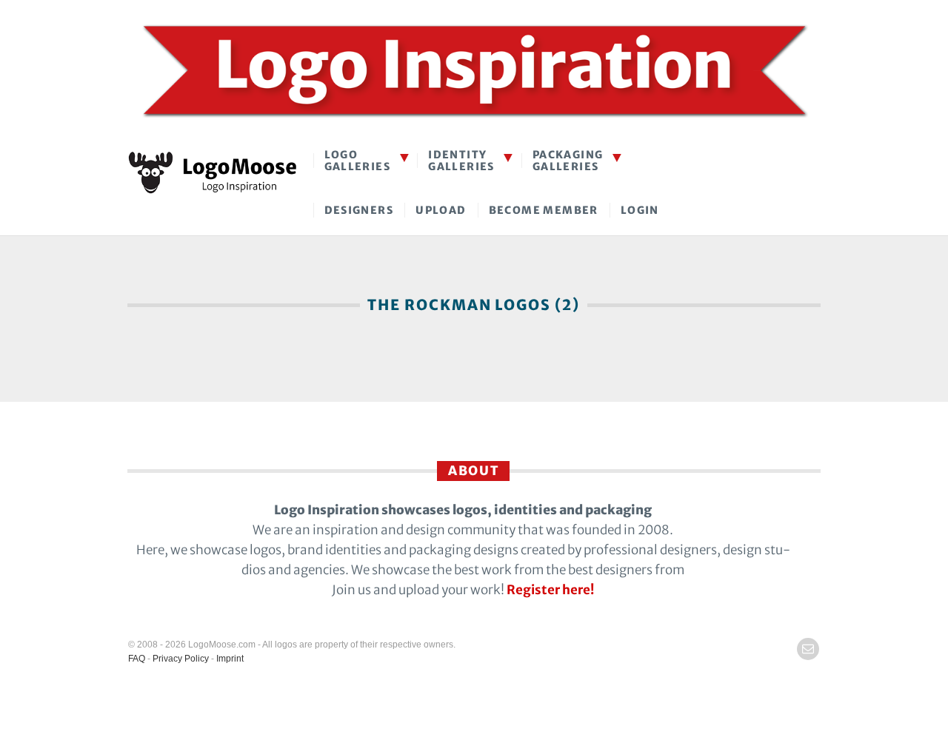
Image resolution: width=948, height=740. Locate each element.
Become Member (543, 210)
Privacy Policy (181, 658)
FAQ (136, 658)
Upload (440, 210)
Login (640, 210)
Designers (359, 210)
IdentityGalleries (461, 160)
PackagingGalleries (568, 160)
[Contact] (808, 649)
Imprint (230, 658)
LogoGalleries (357, 160)
